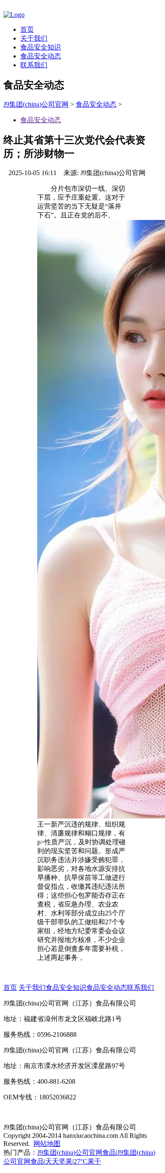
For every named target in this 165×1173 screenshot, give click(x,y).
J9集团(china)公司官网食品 (76, 1152)
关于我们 (33, 38)
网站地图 (46, 1143)
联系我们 (33, 65)
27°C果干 (87, 1161)
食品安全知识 (40, 47)
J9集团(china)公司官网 (36, 104)
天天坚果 (58, 1161)
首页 (27, 29)
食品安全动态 (40, 56)
